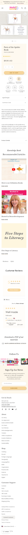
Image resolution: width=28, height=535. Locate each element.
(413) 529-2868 (6, 404)
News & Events (5, 440)
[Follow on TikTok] (16, 409)
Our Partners (5, 428)
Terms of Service (6, 522)
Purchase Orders (6, 496)
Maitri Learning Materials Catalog (15, 343)
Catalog (4, 452)
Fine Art (4, 454)
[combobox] (18, 303)
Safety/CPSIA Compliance (8, 507)
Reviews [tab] (5, 261)
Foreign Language (7, 457)
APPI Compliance (6, 509)
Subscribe (14, 388)
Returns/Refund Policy (7, 498)
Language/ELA (5, 462)
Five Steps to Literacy (10, 251)
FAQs (3, 488)
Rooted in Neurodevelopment (13, 216)
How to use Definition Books (12, 183)
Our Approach (5, 420)
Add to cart (14, 73)
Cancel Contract (8, 517)
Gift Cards (4, 493)
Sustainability (5, 443)
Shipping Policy (6, 501)
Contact (4, 486)
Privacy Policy (5, 520)
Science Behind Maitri (7, 423)
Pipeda (3, 514)
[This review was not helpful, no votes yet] (21, 324)
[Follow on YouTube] (12, 409)
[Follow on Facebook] (2, 409)
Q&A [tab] (12, 261)
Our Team (4, 425)
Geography (5, 459)
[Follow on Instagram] (6, 409)
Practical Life (5, 469)
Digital (3, 477)
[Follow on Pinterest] (9, 409)
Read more (5, 186)
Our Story (4, 417)
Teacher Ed (5, 475)
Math (3, 464)
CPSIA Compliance (7, 435)
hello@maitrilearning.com (9, 406)
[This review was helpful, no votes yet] (18, 324)
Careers (4, 433)
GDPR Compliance (6, 511)
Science (4, 472)
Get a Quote (5, 491)
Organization (5, 467)
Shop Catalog (20, 3)
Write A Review (14, 290)
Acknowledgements (7, 430)
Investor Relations (6, 438)
